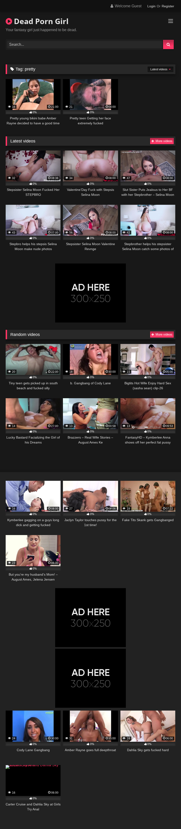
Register (168, 6)
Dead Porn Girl (40, 21)
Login (151, 6)
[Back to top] (166, 815)
